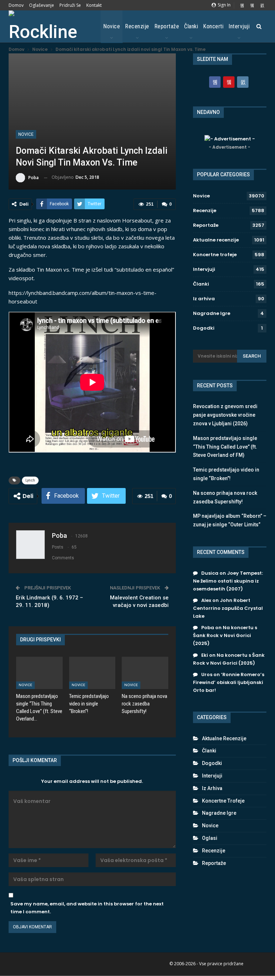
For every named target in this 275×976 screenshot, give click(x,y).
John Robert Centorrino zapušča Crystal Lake (228, 608)
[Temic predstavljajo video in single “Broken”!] (92, 673)
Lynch (30, 480)
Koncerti (213, 26)
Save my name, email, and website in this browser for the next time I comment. (87, 907)
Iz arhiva (204, 298)
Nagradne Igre (211, 313)
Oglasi (209, 838)
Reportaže (166, 26)
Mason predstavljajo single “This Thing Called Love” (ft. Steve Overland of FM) (225, 446)
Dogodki (203, 328)
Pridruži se (70, 5)
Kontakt (94, 5)
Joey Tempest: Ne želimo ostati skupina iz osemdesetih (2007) (228, 581)
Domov (16, 5)
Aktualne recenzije (216, 239)
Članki (191, 26)
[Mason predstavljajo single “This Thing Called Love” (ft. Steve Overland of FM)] (39, 673)
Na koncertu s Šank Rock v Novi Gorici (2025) (225, 635)
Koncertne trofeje (215, 254)
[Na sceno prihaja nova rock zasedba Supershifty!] (145, 673)
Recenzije (137, 26)
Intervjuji (239, 26)
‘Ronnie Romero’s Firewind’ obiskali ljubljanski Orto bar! (228, 682)
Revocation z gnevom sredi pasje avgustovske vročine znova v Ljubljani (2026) (225, 414)
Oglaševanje (41, 5)
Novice (111, 26)
